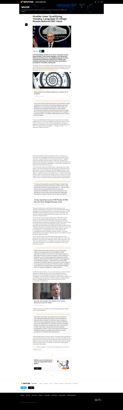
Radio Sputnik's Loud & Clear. (49, 70)
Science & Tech (68, 383)
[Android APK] (98, 399)
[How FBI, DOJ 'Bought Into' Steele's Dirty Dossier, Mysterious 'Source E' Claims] (52, 291)
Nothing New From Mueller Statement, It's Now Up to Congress (51, 92)
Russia (51, 383)
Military (61, 383)
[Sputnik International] (27, 3)
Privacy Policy (54, 395)
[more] (69, 96)
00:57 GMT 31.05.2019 (37, 24)
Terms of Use (34, 395)
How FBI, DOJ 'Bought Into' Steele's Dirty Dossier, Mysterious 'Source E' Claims (49, 302)
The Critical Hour (38, 90)
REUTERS (35, 48)
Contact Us (40, 395)
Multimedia (75, 383)
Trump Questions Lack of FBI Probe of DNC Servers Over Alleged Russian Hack (51, 201)
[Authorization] (95, 2)
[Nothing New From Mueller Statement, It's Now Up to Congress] (52, 80)
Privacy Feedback (62, 395)
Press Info (28, 395)
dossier (40, 349)
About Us (22, 395)
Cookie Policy (47, 395)
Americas (46, 383)
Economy (56, 383)
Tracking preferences (71, 395)
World (41, 383)
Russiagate (35, 349)
